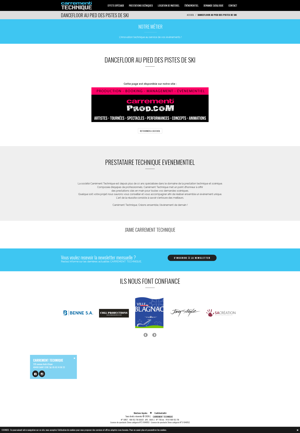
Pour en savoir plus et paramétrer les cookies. (148, 429)
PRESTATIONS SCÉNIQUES (141, 5)
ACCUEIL (190, 14)
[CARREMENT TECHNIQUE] (76, 5)
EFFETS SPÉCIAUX (116, 5)
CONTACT (232, 5)
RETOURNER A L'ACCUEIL (150, 131)
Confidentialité (160, 413)
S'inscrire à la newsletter (192, 257)
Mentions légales (140, 413)
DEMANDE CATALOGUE (213, 5)
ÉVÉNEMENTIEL (192, 5)
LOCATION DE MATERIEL (169, 5)
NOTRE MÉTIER (150, 26)
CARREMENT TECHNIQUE (163, 416)
